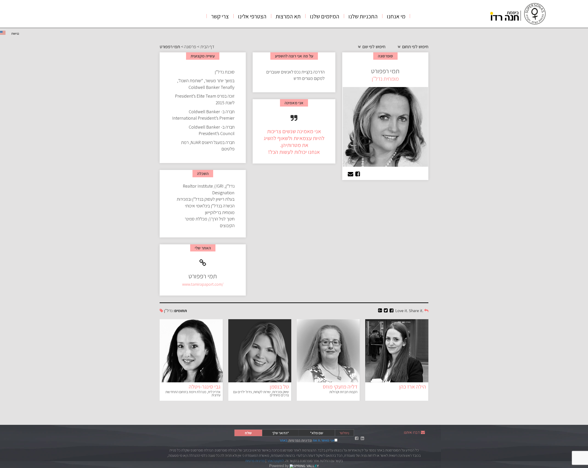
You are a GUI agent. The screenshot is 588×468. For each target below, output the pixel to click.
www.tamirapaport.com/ (202, 284)
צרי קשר (220, 16)
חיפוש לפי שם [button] (373, 46)
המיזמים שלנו (324, 16)
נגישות (15, 33)
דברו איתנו (412, 432)
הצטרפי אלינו (252, 16)
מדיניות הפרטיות (300, 440)
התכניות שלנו (363, 16)
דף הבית (207, 47)
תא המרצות (288, 16)
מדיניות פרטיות (255, 460)
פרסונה (190, 47)
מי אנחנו (396, 16)
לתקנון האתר (275, 460)
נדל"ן (168, 310)
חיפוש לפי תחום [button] (414, 46)
